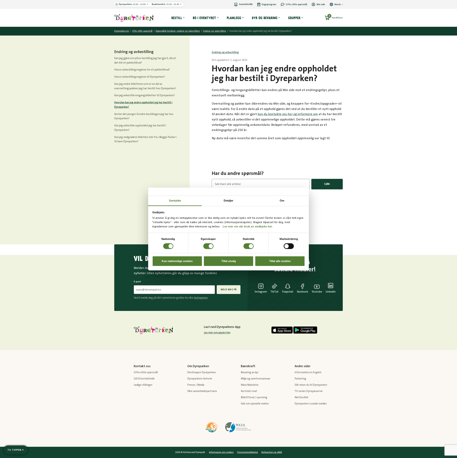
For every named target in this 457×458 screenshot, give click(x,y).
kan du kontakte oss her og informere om (288, 114)
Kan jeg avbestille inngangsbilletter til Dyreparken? (144, 95)
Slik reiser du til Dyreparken (311, 384)
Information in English (308, 372)
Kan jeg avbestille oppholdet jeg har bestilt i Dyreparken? (140, 128)
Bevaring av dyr (249, 372)
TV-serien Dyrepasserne (309, 391)
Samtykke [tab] (175, 200)
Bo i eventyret (204, 18)
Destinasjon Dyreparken (201, 372)
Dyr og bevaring (264, 18)
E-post (137, 281)
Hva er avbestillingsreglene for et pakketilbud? (142, 69)
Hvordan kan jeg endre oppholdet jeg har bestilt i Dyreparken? (143, 105)
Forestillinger (296, 205)
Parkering (293, 215)
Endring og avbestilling (214, 31)
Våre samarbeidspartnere (202, 391)
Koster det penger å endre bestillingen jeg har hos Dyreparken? (143, 116)
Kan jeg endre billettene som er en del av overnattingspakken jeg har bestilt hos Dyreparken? (145, 86)
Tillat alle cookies (280, 261)
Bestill (176, 18)
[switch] (208, 246)
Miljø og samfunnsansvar (255, 378)
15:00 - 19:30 (166, 4)
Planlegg (234, 18)
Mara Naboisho (249, 384)
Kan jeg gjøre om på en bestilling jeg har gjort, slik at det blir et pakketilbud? (145, 60)
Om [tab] (282, 200)
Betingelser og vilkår (272, 452)
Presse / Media (195, 384)
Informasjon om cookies (221, 452)
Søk (327, 184)
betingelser (201, 297)
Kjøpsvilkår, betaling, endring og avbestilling (178, 31)
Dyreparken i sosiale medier (311, 403)
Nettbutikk (301, 397)
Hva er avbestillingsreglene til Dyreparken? (139, 76)
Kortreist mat (249, 391)
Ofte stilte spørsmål (142, 31)
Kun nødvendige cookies (177, 261)
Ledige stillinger (143, 384)
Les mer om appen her (217, 332)
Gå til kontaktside (144, 378)
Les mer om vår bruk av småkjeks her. (248, 226)
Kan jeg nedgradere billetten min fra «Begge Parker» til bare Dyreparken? (145, 139)
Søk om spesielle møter (255, 403)
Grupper (294, 18)
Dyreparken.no (121, 31)
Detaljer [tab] (228, 200)
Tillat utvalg (228, 261)
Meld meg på (228, 289)
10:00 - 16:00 (132, 4)
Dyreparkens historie (199, 378)
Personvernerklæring (247, 452)
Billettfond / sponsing (254, 397)
